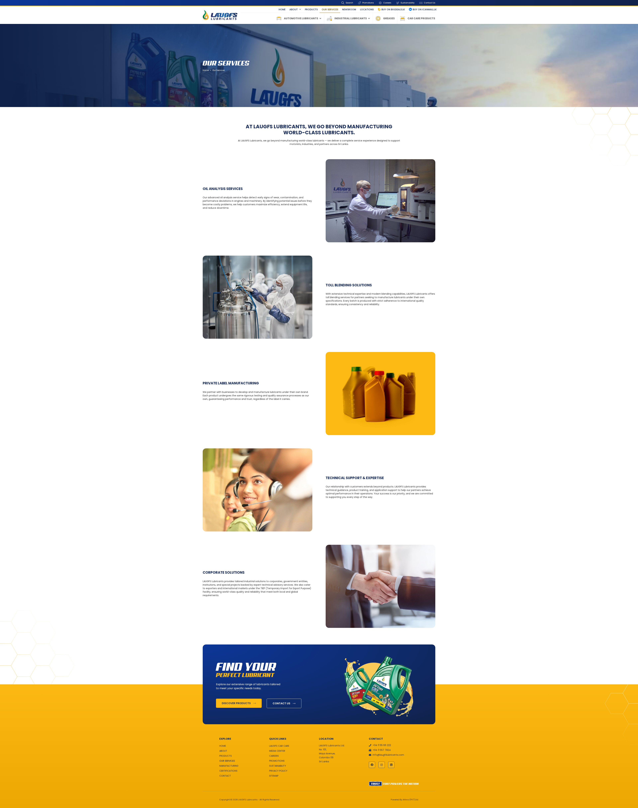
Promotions (277, 760)
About (293, 9)
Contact (225, 775)
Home (282, 9)
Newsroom (349, 9)
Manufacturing (228, 765)
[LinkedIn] (391, 765)
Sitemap (273, 775)
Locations (367, 9)
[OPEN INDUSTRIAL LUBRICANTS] (369, 18)
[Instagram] (381, 765)
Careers (274, 755)
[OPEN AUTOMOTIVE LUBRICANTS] (320, 18)
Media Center (277, 750)
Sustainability (277, 765)
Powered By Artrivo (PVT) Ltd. (405, 799)
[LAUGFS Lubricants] (220, 15)
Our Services (330, 9)
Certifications (228, 770)
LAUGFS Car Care (279, 746)
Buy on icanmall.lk (425, 9)
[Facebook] (372, 765)
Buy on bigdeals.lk (393, 9)
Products (311, 9)
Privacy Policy (278, 770)
